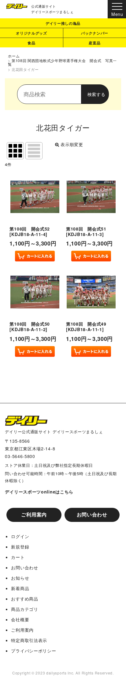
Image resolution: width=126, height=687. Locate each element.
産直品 (94, 43)
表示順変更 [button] (72, 144)
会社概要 (20, 619)
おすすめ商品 (24, 599)
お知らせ (20, 578)
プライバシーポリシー (33, 651)
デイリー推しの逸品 (63, 23)
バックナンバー (94, 33)
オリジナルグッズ (31, 33)
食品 (31, 43)
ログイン (20, 536)
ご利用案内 (34, 514)
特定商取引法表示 (29, 640)
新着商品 (20, 588)
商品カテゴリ (24, 609)
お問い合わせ (92, 514)
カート (17, 557)
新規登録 (20, 547)
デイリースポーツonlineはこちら (39, 492)
